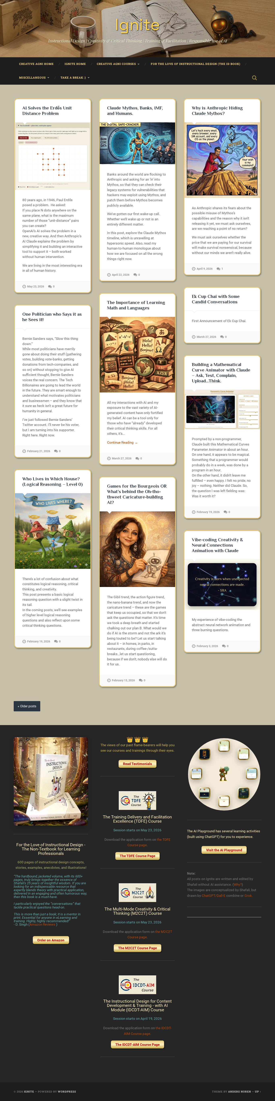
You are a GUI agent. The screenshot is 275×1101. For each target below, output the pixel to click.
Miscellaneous (32, 77)
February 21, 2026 (38, 451)
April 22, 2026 (120, 275)
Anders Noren (239, 1091)
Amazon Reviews (43, 924)
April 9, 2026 (205, 269)
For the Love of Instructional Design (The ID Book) (195, 64)
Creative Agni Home (36, 64)
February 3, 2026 (207, 646)
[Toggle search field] (254, 78)
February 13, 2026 (123, 680)
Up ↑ (258, 1091)
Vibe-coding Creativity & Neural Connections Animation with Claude (217, 545)
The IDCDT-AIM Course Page (137, 1045)
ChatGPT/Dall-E (213, 896)
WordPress (67, 1091)
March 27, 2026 (206, 337)
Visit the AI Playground (224, 850)
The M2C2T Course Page (137, 948)
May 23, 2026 (35, 286)
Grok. (248, 896)
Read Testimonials (137, 764)
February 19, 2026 (208, 512)
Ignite (137, 24)
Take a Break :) (73, 77)
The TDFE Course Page (137, 856)
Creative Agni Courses (116, 64)
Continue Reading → (122, 442)
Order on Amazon (50, 940)
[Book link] (51, 781)
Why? (238, 884)
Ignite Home (75, 64)
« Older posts (27, 706)
